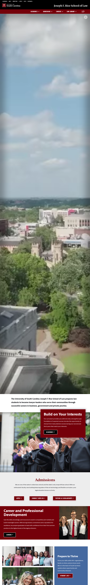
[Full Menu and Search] (83, 11)
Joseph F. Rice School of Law (71, 5)
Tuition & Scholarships (63, 498)
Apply (20, 1)
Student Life (64, 576)
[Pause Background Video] (86, 17)
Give (25, 1)
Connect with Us (38, 498)
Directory (15, 1)
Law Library (71, 12)
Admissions (46, 12)
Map (10, 1)
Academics (34, 12)
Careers (58, 12)
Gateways (30, 1)
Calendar (4, 1)
